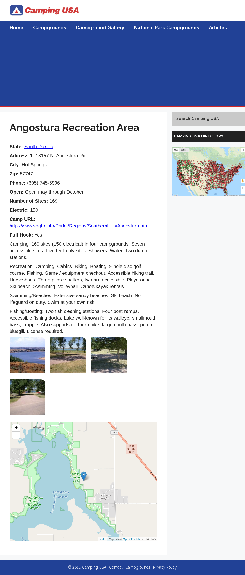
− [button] (16, 435)
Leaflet (103, 539)
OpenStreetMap (132, 539)
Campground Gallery (100, 28)
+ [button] (16, 428)
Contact (116, 567)
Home (16, 28)
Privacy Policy (165, 567)
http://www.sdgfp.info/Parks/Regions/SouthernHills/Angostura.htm (79, 225)
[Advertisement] (122, 70)
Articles (218, 28)
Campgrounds (49, 28)
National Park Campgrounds (166, 28)
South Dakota (38, 146)
